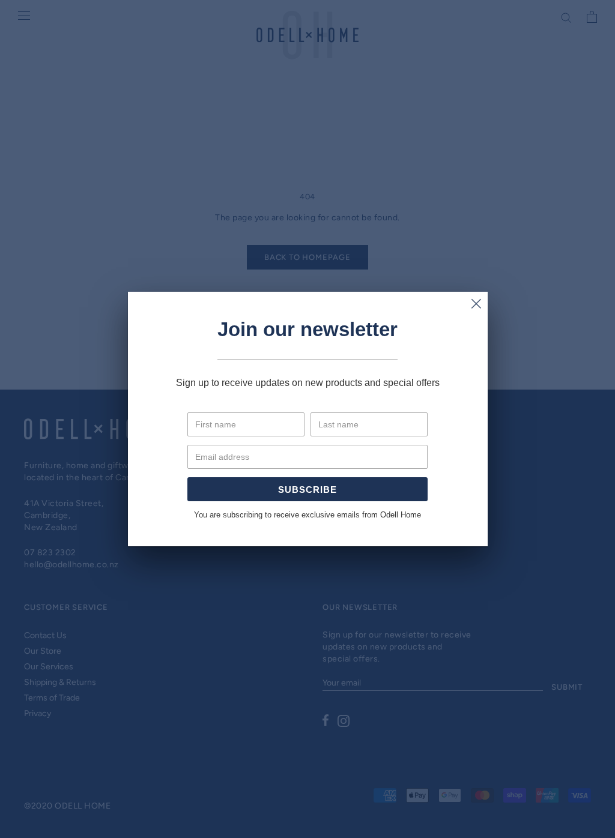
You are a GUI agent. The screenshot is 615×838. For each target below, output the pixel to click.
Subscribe (307, 489)
